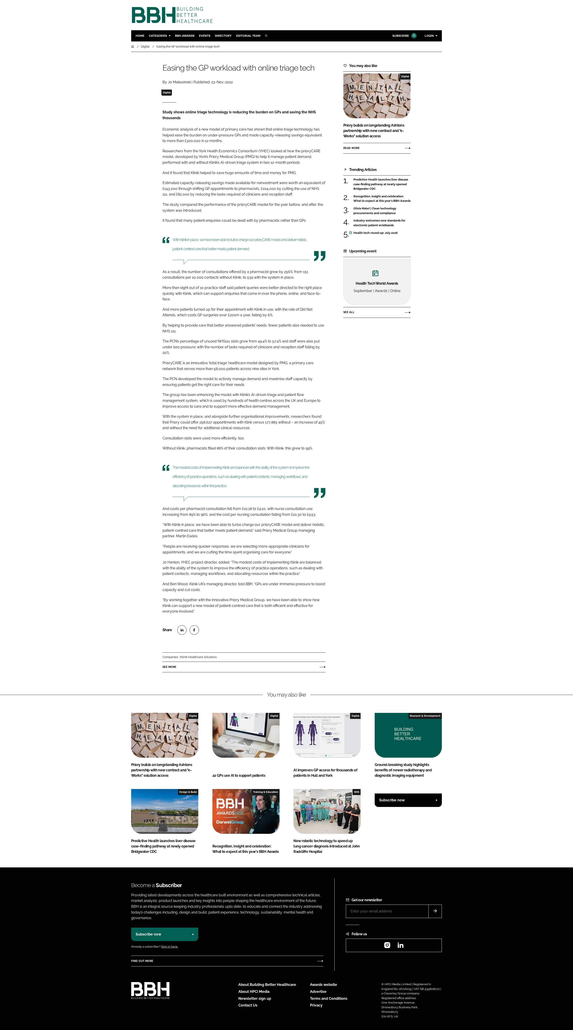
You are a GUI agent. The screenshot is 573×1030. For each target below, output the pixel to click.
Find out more (142, 961)
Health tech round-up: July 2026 (382, 233)
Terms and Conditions (328, 998)
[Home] (133, 46)
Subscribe (400, 35)
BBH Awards (185, 35)
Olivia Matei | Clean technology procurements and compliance (382, 210)
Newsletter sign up (254, 998)
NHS (356, 792)
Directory (223, 35)
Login (429, 35)
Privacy (316, 1005)
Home (140, 35)
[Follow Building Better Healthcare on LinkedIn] (400, 946)
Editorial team (248, 35)
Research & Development (425, 715)
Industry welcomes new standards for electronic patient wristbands (382, 223)
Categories (158, 35)
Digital (167, 92)
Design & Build (188, 792)
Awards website (323, 985)
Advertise (318, 991)
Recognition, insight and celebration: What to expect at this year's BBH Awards (382, 198)
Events (204, 35)
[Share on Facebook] (194, 630)
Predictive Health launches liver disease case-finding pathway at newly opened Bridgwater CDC (382, 184)
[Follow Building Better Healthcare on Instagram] (387, 946)
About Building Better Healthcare (267, 985)
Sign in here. (169, 946)
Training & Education (265, 792)
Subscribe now (392, 800)
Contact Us (247, 1005)
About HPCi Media (253, 991)
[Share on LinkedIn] (182, 630)
